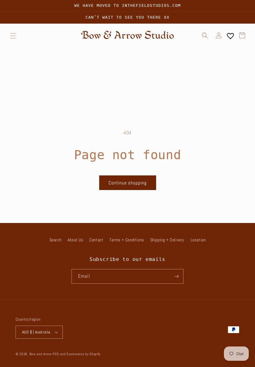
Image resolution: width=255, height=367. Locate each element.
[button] (13, 36)
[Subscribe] (176, 276)
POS (56, 354)
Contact (96, 240)
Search (55, 240)
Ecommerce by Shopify (83, 354)
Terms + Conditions (126, 240)
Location (198, 240)
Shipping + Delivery (167, 240)
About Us (75, 240)
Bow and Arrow (41, 354)
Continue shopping (128, 183)
